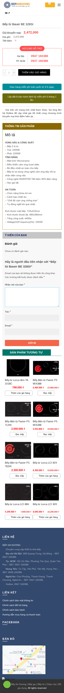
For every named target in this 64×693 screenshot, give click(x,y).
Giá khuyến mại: (11, 32)
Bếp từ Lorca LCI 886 (17, 504)
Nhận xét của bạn (15, 284)
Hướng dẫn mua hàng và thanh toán (21, 614)
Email (8, 325)
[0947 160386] (7, 684)
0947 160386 (39, 56)
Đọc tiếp (47, 393)
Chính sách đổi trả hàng (14, 605)
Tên (8, 311)
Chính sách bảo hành (13, 610)
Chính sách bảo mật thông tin (17, 600)
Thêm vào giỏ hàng (34, 72)
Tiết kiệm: (7, 40)
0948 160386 (15, 572)
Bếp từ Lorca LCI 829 (45, 462)
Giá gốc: (6, 37)
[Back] (7, 12)
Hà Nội (20, 56)
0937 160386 (39, 60)
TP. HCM (20, 61)
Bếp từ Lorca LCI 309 (45, 504)
